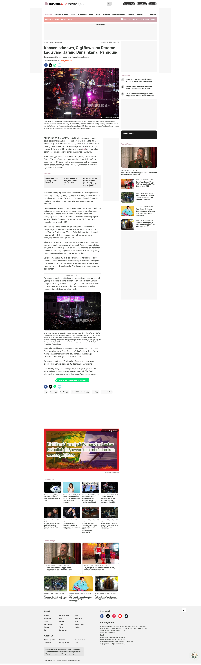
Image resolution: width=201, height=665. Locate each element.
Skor (76, 615)
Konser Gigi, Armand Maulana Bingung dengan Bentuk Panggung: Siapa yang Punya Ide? (90, 182)
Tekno (70, 19)
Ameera (52, 42)
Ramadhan (62, 630)
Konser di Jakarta (70, 181)
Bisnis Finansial (118, 14)
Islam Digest (79, 618)
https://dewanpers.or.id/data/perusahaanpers (60, 654)
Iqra (60, 618)
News (46, 621)
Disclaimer (47, 643)
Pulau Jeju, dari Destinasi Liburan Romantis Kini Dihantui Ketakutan (139, 80)
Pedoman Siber (80, 640)
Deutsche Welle (129, 4)
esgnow (131, 14)
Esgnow (46, 627)
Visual (61, 627)
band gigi (95, 392)
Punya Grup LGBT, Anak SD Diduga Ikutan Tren (51, 180)
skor (73, 14)
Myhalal (63, 19)
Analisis (61, 621)
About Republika (49, 640)
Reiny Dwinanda (66, 61)
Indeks (153, 14)
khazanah (82, 14)
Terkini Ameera (127, 144)
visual (140, 14)
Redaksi (62, 640)
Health (57, 19)
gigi (46, 392)
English (77, 627)
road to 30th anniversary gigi (80, 392)
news (98, 14)
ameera (48, 14)
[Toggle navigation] (46, 3)
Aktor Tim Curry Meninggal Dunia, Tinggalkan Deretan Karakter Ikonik (140, 94)
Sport (76, 621)
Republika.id (141, 4)
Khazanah (47, 618)
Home (46, 42)
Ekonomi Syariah (61, 14)
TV (146, 14)
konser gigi (53, 392)
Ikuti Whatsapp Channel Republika (73, 380)
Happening (49, 19)
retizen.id (152, 4)
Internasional (48, 624)
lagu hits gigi (64, 392)
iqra (91, 14)
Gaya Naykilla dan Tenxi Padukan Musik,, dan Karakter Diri (139, 87)
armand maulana (107, 392)
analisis (106, 14)
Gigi (84, 149)
